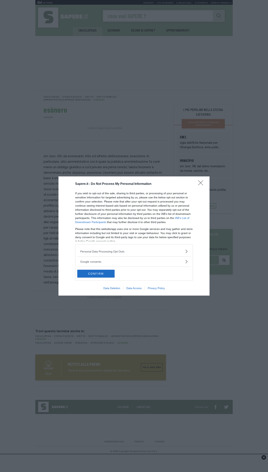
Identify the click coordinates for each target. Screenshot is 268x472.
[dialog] (134, 236)
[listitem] (134, 251)
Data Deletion (111, 288)
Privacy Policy (156, 288)
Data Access (134, 288)
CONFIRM (96, 273)
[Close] (202, 184)
